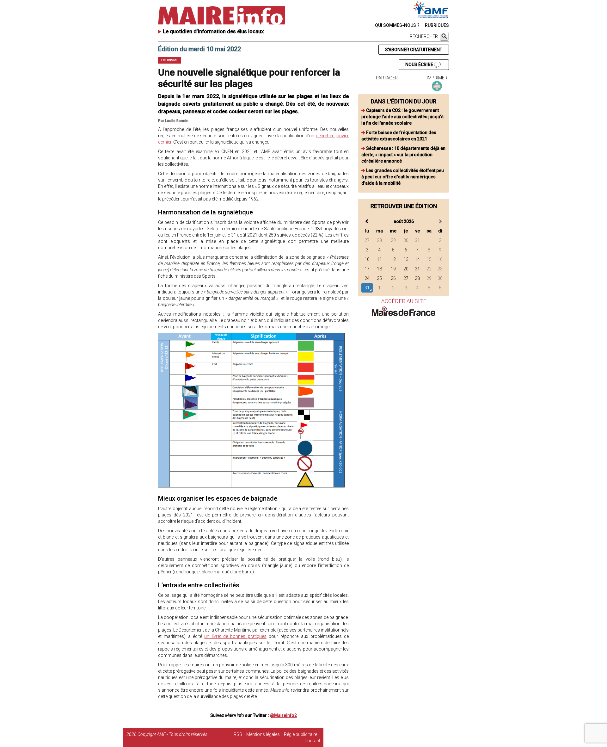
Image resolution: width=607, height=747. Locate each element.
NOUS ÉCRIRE (419, 64)
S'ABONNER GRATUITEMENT (413, 49)
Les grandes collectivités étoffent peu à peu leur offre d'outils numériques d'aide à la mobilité (402, 177)
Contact (312, 740)
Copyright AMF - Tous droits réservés (172, 734)
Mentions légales (263, 734)
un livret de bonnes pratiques (235, 636)
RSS (238, 734)
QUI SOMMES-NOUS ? (397, 25)
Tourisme (169, 60)
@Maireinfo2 (283, 715)
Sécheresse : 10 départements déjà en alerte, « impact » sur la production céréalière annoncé (403, 155)
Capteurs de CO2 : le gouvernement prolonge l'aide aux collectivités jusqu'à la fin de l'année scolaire (402, 117)
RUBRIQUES (437, 25)
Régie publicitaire (300, 734)
